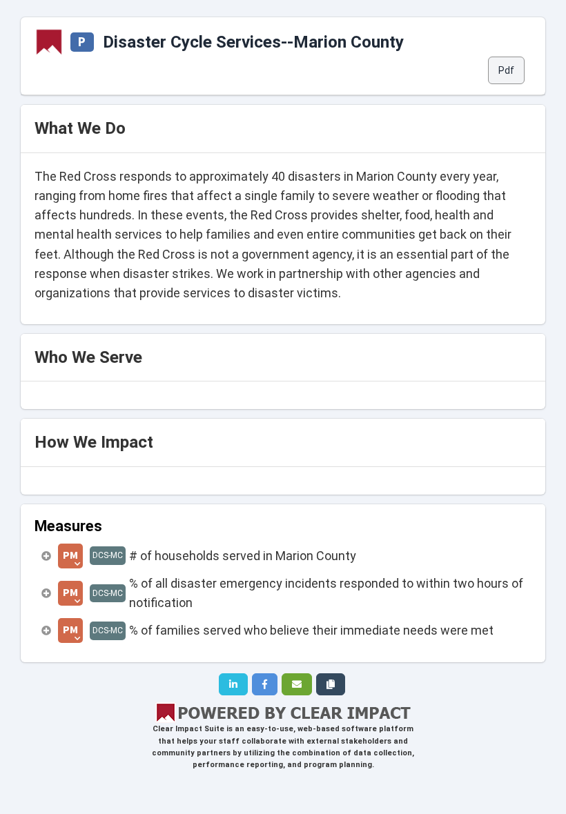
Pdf (506, 70)
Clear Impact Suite (188, 728)
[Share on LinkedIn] (233, 684)
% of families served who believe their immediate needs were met (311, 630)
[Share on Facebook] (264, 684)
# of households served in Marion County (242, 555)
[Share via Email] (297, 684)
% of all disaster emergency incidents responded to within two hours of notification (326, 593)
